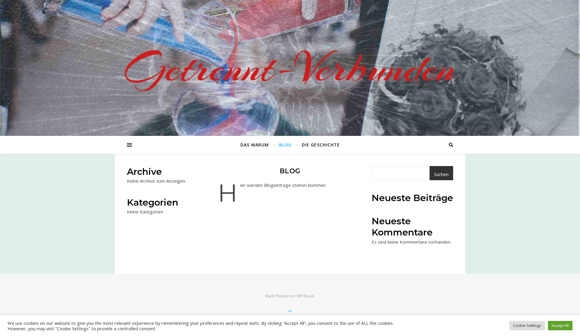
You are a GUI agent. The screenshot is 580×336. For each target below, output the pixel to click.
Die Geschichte (321, 145)
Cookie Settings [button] (527, 325)
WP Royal (305, 296)
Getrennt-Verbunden (290, 68)
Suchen (441, 174)
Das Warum (254, 145)
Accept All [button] (560, 325)
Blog (285, 145)
